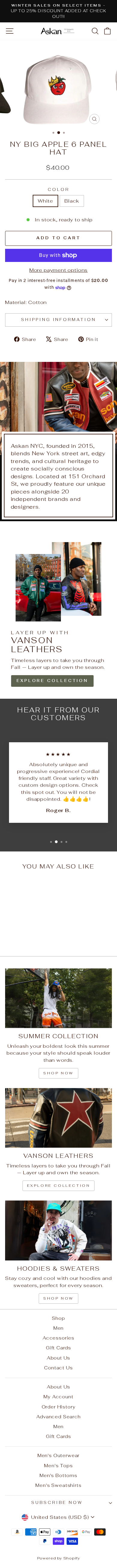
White (45, 201)
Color (58, 189)
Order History (59, 1407)
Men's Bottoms (58, 1475)
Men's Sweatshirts (58, 1485)
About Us (58, 1358)
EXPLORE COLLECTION (52, 680)
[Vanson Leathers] (58, 1118)
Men (58, 1328)
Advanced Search (58, 1416)
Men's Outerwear (59, 1455)
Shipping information (58, 319)
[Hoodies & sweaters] (58, 1230)
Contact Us (58, 1368)
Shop (58, 1318)
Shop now (58, 1073)
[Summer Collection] (58, 998)
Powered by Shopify (58, 1558)
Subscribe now (57, 1502)
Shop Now (58, 1298)
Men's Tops (58, 1465)
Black (71, 201)
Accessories (58, 1338)
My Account (58, 1397)
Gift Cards (58, 1348)
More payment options (58, 270)
